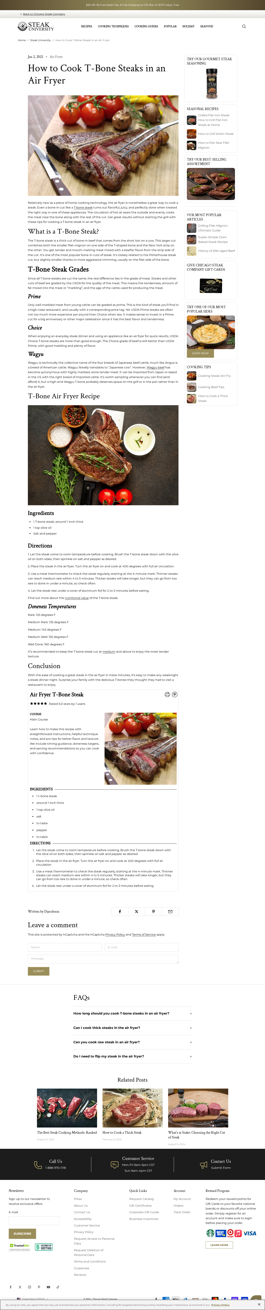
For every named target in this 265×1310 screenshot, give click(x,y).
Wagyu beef (155, 367)
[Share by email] (170, 912)
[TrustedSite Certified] (20, 1247)
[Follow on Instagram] (29, 1287)
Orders (178, 1205)
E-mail (13, 1212)
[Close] (259, 1304)
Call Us (55, 1161)
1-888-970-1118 (55, 1168)
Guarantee (81, 1268)
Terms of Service (144, 934)
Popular (170, 26)
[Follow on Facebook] (10, 1287)
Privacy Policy (115, 934)
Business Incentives (143, 1219)
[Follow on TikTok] (58, 1287)
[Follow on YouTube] (48, 1287)
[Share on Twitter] (136, 912)
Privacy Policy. (220, 1304)
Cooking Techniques (113, 26)
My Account (182, 1199)
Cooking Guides (146, 26)
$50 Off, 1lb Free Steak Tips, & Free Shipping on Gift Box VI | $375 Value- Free (132, 5)
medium (109, 651)
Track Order (182, 1212)
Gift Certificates (140, 1205)
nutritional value (77, 598)
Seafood (206, 26)
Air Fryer (56, 57)
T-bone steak (83, 207)
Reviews (80, 1275)
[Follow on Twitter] (20, 1287)
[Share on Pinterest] (153, 912)
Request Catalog (141, 1199)
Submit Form (221, 1168)
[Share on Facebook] (120, 912)
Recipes (86, 26)
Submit (38, 971)
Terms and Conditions (90, 1261)
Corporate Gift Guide (144, 1212)
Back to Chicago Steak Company (44, 14)
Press (78, 1199)
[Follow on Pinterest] (39, 1287)
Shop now (200, 353)
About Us (81, 1205)
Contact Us (221, 1161)
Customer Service (87, 1225)
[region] (132, 1305)
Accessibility (83, 1219)
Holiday (188, 26)
